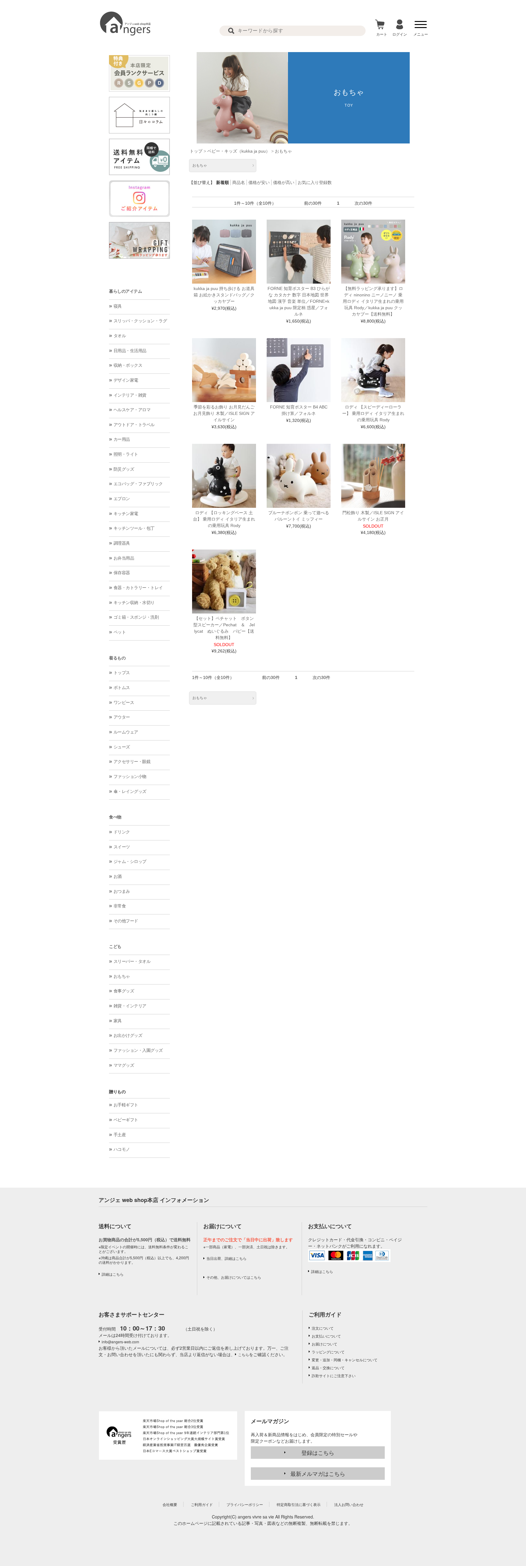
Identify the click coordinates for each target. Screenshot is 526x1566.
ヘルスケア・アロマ (132, 410)
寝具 (118, 306)
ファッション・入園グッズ (138, 1050)
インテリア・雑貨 (130, 395)
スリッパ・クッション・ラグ (140, 321)
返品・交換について (328, 1367)
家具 (118, 1021)
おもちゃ (122, 976)
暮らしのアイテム (125, 291)
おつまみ (122, 891)
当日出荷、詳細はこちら (226, 1258)
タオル (120, 336)
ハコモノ (122, 1149)
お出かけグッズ (128, 1035)
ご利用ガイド (325, 1314)
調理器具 (122, 543)
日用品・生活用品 (130, 350)
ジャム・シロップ (130, 861)
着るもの (117, 658)
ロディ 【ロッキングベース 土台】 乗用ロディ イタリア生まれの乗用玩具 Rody (224, 519)
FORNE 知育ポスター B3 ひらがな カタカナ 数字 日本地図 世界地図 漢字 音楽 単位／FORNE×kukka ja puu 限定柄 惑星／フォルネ (299, 301)
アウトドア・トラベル (134, 424)
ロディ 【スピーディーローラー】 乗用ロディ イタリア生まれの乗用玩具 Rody (373, 413)
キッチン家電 (126, 513)
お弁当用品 (124, 558)
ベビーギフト (126, 1120)
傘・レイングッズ (130, 791)
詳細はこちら (113, 1274)
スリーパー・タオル (132, 961)
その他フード (126, 921)
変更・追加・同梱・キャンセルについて (344, 1359)
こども (115, 946)
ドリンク (122, 832)
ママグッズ (124, 1065)
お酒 (118, 876)
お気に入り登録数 (315, 182)
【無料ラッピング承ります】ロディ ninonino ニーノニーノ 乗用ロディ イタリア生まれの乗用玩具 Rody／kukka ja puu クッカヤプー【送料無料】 (373, 301)
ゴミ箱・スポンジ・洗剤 (136, 617)
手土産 (120, 1135)
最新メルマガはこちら (317, 1473)
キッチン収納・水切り (134, 602)
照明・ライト (126, 454)
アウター (122, 717)
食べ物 (115, 817)
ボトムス (122, 687)
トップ (196, 151)
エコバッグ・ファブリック (138, 484)
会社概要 (170, 1504)
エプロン (122, 499)
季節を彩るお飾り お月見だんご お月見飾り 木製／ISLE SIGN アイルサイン (224, 413)
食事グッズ (124, 991)
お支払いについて (326, 1335)
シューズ (122, 747)
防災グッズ (124, 469)
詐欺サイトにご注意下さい (334, 1375)
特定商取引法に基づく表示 (299, 1504)
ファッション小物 (130, 776)
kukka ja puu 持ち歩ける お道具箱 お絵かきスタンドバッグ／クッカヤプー (224, 295)
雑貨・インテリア (130, 1006)
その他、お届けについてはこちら (233, 1277)
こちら (243, 1354)
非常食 (120, 906)
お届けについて (324, 1343)
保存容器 (122, 573)
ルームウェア (126, 732)
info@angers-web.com (120, 1341)
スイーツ (122, 847)
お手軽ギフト (126, 1105)
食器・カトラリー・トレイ (138, 587)
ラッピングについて (328, 1351)
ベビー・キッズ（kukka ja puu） (238, 151)
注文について (323, 1328)
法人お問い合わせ (348, 1504)
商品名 (238, 182)
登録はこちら (317, 1452)
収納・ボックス (128, 365)
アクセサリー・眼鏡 (132, 761)
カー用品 (122, 439)
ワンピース (124, 702)
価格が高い (283, 182)
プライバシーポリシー (244, 1504)
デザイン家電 (126, 380)
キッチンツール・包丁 (134, 528)
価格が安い (259, 182)
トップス (122, 672)
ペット (120, 632)
